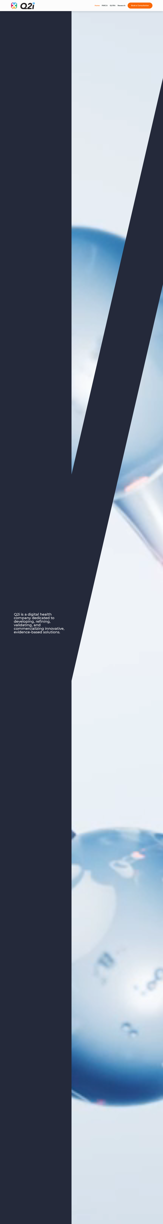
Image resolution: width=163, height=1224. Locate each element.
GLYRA (112, 5)
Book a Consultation (140, 5)
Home (97, 5)
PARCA (105, 5)
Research (121, 5)
